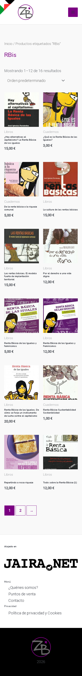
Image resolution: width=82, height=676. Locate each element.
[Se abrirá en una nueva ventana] (41, 564)
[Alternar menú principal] (73, 12)
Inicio (8, 44)
